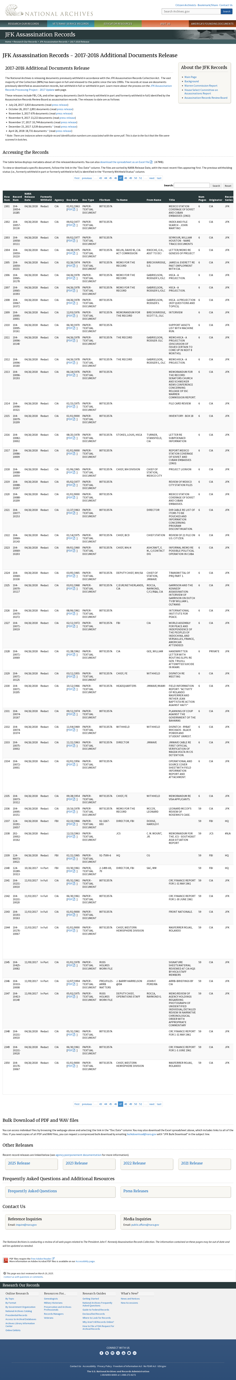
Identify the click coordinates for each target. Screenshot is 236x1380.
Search (226, 11)
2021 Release (192, 1163)
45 (110, 178)
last (159, 178)
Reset (228, 185)
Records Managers (54, 1313)
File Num (104, 200)
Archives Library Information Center (20, 1325)
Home (8, 41)
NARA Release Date (30, 197)
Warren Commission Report (201, 85)
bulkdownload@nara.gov (141, 1134)
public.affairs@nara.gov (145, 1224)
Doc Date (72, 200)
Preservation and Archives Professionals (57, 1308)
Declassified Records (94, 1313)
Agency (59, 200)
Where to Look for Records (97, 1317)
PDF (69, 209)
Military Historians (53, 1302)
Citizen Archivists (186, 5)
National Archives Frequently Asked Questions (97, 1304)
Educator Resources (118, 23)
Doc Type (88, 200)
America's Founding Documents (212, 23)
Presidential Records (16, 1315)
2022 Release (134, 1163)
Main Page (191, 77)
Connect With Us (118, 1347)
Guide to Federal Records (96, 1309)
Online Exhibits (13, 1330)
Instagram (112, 1353)
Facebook (101, 1353)
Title (172, 200)
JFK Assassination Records (54, 41)
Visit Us (165, 23)
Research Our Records (23, 23)
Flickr (135, 1353)
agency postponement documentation (78, 1155)
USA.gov (162, 1366)
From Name (154, 200)
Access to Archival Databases (21, 1319)
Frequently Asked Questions (32, 1191)
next (152, 178)
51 (140, 178)
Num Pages (202, 198)
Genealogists (51, 1298)
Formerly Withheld (46, 198)
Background (192, 81)
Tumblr (118, 1353)
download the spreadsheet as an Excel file (124, 162)
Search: (168, 185)
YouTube (123, 1353)
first (77, 178)
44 (105, 178)
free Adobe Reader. (41, 1258)
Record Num (17, 198)
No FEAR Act (150, 1366)
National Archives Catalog (19, 1311)
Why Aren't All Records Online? (98, 1321)
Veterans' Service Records (71, 23)
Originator (215, 200)
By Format (11, 1302)
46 (115, 178)
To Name (122, 200)
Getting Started (91, 1298)
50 (135, 178)
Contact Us (226, 5)
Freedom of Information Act (127, 1366)
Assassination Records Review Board (206, 97)
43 (100, 178)
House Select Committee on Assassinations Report (201, 91)
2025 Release (19, 1163)
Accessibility (89, 1366)
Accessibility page (85, 1261)
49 (130, 178)
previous (87, 178)
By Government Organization (20, 1306)
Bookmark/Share (208, 5)
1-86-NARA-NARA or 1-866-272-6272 (118, 1374)
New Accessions (129, 1302)
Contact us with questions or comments (23, 1276)
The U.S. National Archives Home (49, 10)
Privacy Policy (104, 1366)
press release (59, 104)
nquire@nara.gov (27, 1224)
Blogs (129, 1353)
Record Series (229, 198)
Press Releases (135, 1191)
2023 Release (77, 1163)
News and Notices (130, 1298)
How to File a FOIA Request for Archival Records (98, 1327)
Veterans (48, 1317)
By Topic (10, 1298)
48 (125, 178)
